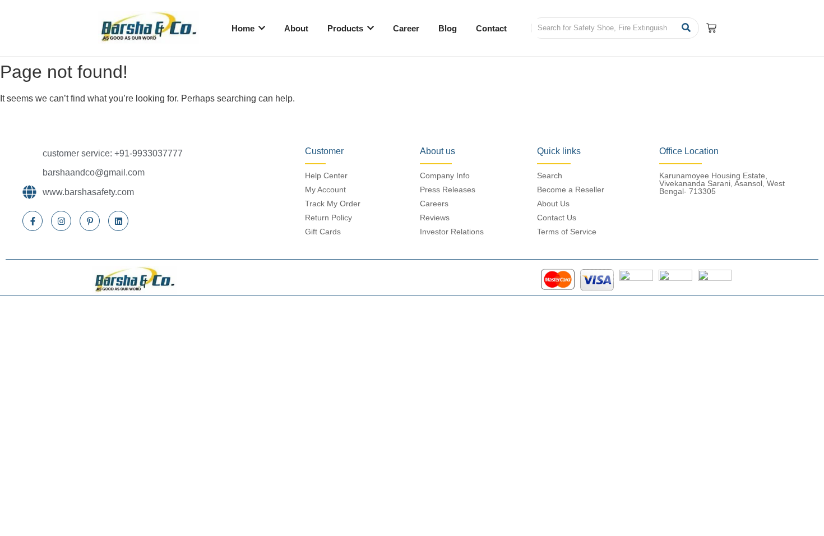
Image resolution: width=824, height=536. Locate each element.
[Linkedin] (118, 221)
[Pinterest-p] (90, 221)
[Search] (686, 28)
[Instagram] (61, 221)
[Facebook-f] (32, 221)
